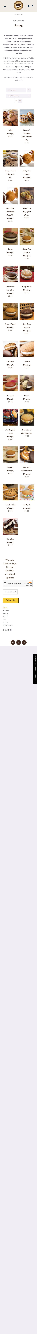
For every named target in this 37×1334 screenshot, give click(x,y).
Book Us (6, 610)
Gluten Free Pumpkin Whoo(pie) (26, 252)
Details (7, 120)
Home (16, 14)
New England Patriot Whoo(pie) (10, 433)
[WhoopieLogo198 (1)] (18, 1)
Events (5, 613)
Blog (4, 619)
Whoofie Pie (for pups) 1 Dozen (26, 211)
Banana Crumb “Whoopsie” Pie (10, 174)
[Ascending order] (29, 90)
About (5, 616)
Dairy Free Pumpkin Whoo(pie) (27, 174)
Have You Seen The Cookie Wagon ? (35, 669)
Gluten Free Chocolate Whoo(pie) (10, 289)
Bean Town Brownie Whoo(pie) (27, 327)
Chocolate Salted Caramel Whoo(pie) (26, 470)
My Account (7, 625)
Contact (6, 622)
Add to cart (10, 115)
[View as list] (20, 101)
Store (5, 608)
